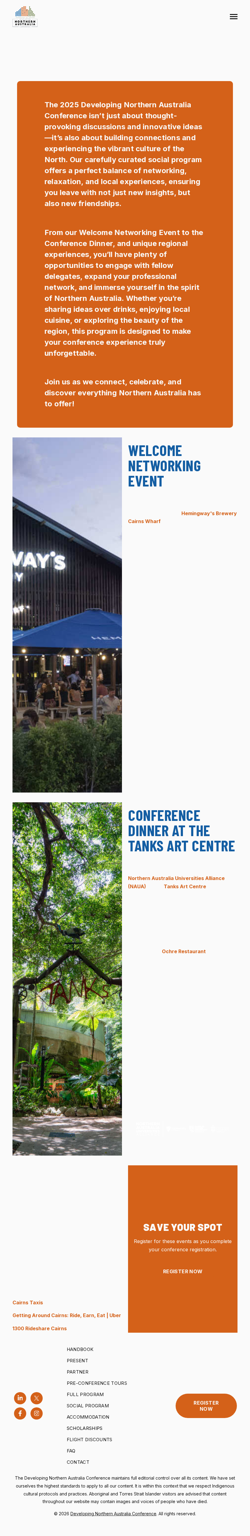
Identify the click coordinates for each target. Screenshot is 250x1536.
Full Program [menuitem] (85, 1394)
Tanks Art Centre (185, 886)
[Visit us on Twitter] (36, 1398)
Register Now (183, 1271)
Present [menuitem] (77, 1360)
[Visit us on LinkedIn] (20, 1398)
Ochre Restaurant (184, 951)
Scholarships (85, 1428)
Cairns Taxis (27, 1302)
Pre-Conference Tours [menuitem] (97, 1383)
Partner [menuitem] (77, 1372)
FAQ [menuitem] (71, 1451)
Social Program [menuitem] (88, 1406)
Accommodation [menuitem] (88, 1417)
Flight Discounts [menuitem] (89, 1439)
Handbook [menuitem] (80, 1349)
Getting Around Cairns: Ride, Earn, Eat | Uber (66, 1315)
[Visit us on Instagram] (36, 1413)
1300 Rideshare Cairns (40, 1328)
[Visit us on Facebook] (20, 1413)
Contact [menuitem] (78, 1462)
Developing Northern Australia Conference (113, 1513)
